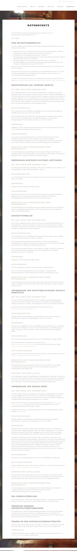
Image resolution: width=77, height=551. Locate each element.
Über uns (32, 6)
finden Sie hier (21, 411)
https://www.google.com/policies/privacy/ (23, 308)
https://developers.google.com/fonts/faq (23, 344)
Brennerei (41, 6)
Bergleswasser (22, 6)
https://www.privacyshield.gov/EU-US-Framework (25, 355)
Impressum (60, 6)
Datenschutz (70, 6)
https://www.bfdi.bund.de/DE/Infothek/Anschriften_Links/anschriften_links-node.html (40, 80)
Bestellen (51, 6)
